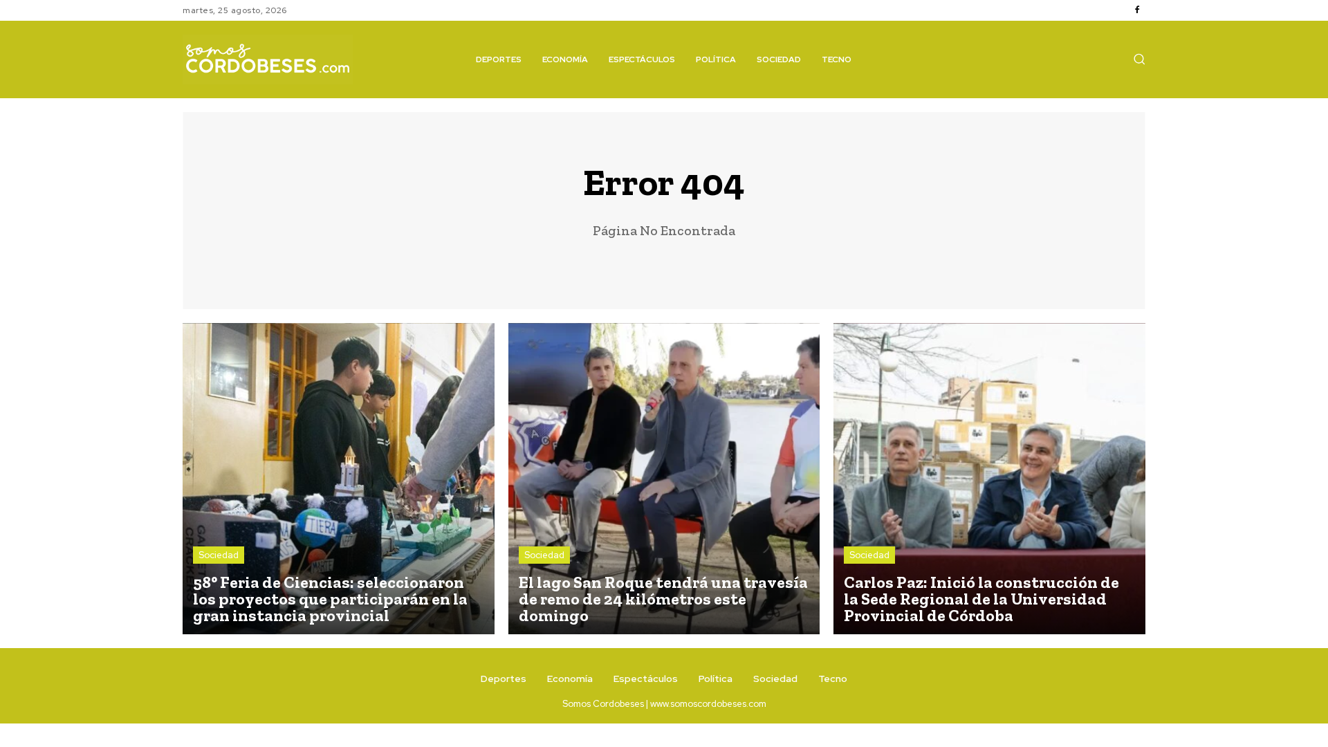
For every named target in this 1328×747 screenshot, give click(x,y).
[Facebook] (1137, 10)
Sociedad (219, 555)
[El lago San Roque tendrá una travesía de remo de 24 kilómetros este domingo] (664, 479)
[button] (1139, 59)
